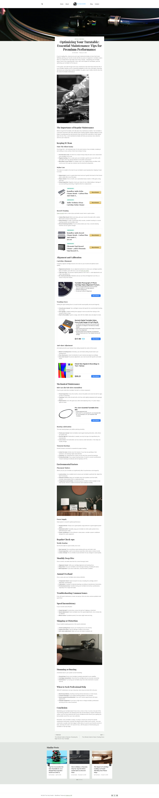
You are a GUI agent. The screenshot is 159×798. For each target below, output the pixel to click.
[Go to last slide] (49, 764)
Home (61, 4)
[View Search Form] (42, 4)
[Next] (110, 764)
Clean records (60, 213)
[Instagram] (117, 795)
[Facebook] (112, 795)
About (67, 4)
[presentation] (57, 757)
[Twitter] (115, 795)
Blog (91, 4)
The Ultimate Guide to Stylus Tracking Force (93, 736)
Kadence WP (69, 795)
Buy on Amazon (95, 192)
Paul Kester (76, 52)
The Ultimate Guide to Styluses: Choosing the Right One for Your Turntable (66, 736)
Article (76, 39)
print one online (85, 270)
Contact (97, 4)
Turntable (81, 39)
